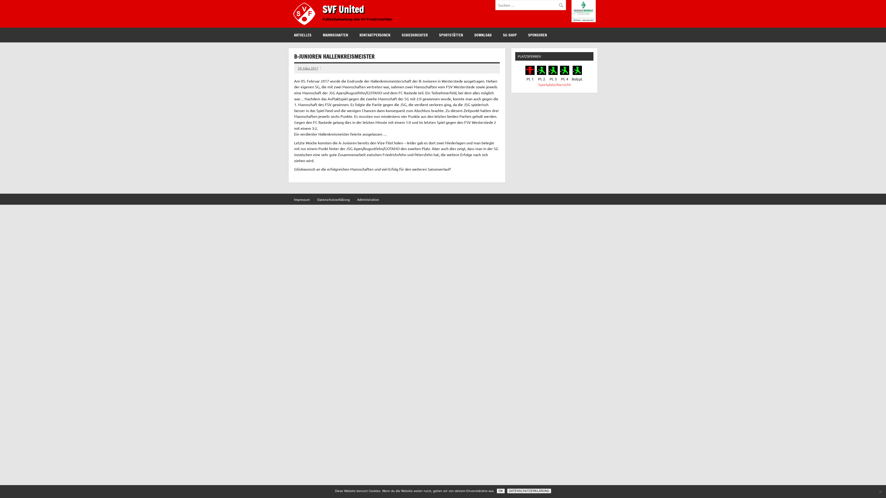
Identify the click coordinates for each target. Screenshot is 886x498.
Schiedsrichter (415, 35)
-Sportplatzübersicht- (554, 84)
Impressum (302, 199)
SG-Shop (510, 35)
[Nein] (880, 491)
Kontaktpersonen (374, 35)
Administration (368, 199)
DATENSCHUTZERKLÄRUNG (529, 491)
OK (501, 491)
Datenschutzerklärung (333, 199)
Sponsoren (537, 35)
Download (483, 35)
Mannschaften (335, 35)
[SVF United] (305, 26)
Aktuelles (302, 35)
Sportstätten (451, 35)
